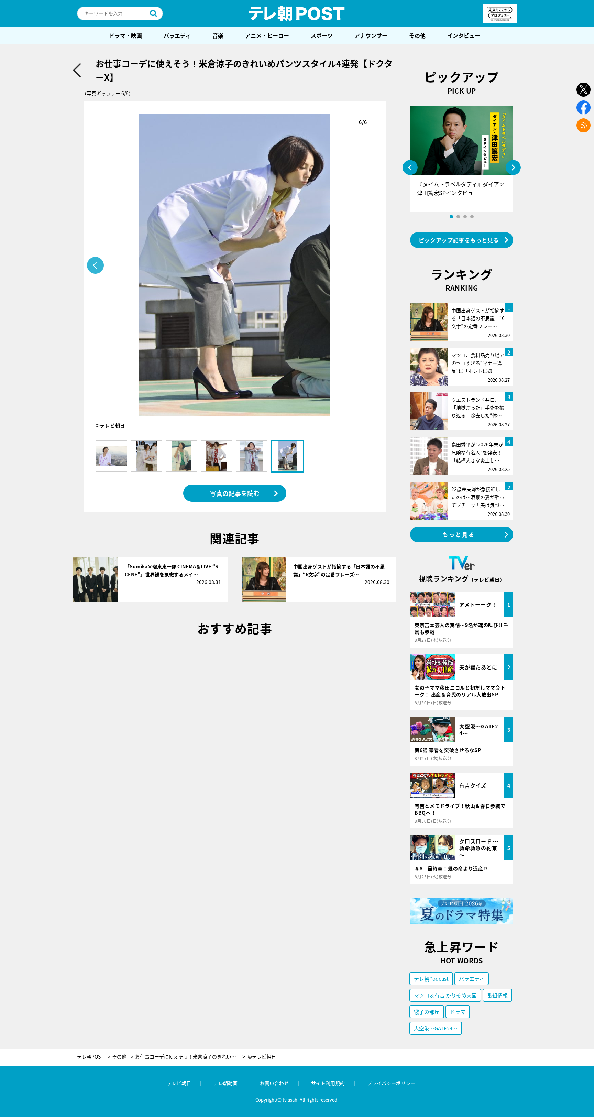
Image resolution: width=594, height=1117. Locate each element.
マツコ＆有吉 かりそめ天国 (445, 995)
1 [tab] (451, 216)
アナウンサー (370, 35)
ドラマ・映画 (125, 35)
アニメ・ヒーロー (267, 35)
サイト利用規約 (328, 1083)
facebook (583, 107)
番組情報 (497, 995)
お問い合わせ (274, 1083)
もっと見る (458, 534)
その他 (417, 35)
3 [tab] (465, 216)
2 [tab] (458, 216)
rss (583, 125)
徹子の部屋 (427, 1011)
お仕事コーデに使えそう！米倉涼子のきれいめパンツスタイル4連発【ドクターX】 (190, 1057)
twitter (583, 90)
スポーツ (322, 35)
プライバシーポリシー (391, 1083)
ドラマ (457, 1011)
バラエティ (177, 35)
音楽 (217, 35)
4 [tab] (472, 216)
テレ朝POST (297, 13)
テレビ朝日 (179, 1083)
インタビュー (463, 35)
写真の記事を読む (235, 493)
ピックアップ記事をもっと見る (459, 240)
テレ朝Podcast (431, 978)
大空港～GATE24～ (436, 1028)
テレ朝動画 (225, 1083)
